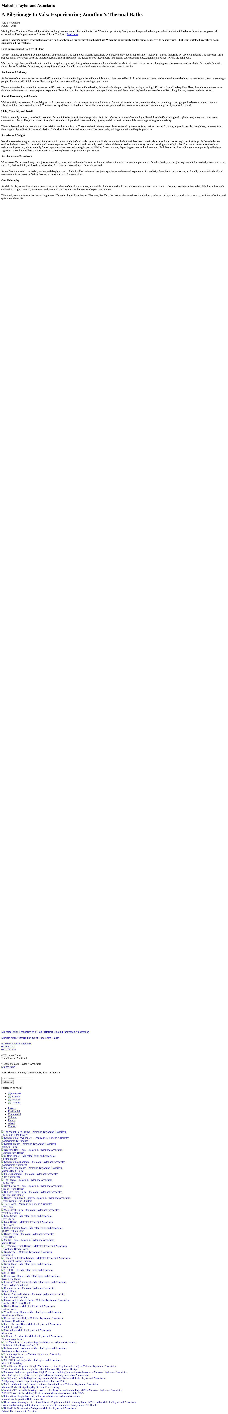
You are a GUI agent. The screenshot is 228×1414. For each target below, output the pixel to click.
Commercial (14, 1114)
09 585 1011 (8, 1046)
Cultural (12, 1117)
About (11, 1123)
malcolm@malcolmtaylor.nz (16, 1043)
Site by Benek (8, 1066)
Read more (72, 34)
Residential (14, 1111)
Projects (12, 1108)
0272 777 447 (8, 1049)
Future (11, 1120)
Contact (12, 1126)
